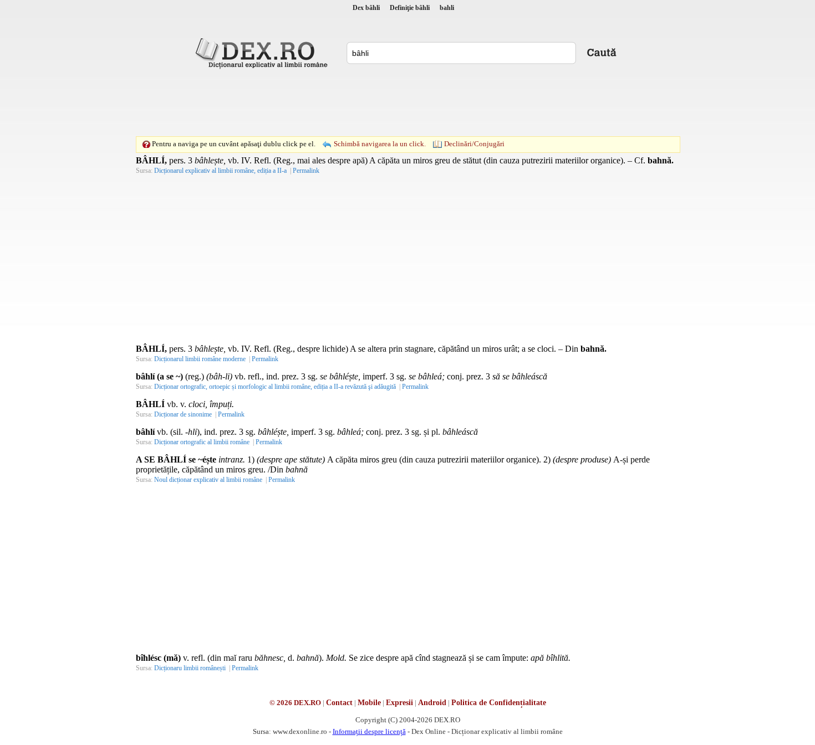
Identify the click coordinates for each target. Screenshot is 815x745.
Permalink (306, 170)
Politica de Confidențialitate (498, 702)
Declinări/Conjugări (474, 144)
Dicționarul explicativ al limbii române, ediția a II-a (220, 170)
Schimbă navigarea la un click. (380, 144)
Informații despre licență (369, 731)
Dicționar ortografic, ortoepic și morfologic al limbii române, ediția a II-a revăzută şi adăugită (275, 387)
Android (432, 702)
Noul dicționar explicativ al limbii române (208, 480)
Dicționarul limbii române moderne (200, 359)
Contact (339, 702)
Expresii (399, 702)
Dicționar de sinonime (183, 414)
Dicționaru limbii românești (190, 668)
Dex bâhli (366, 8)
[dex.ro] (263, 52)
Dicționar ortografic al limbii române (201, 442)
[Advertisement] (407, 102)
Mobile (369, 702)
